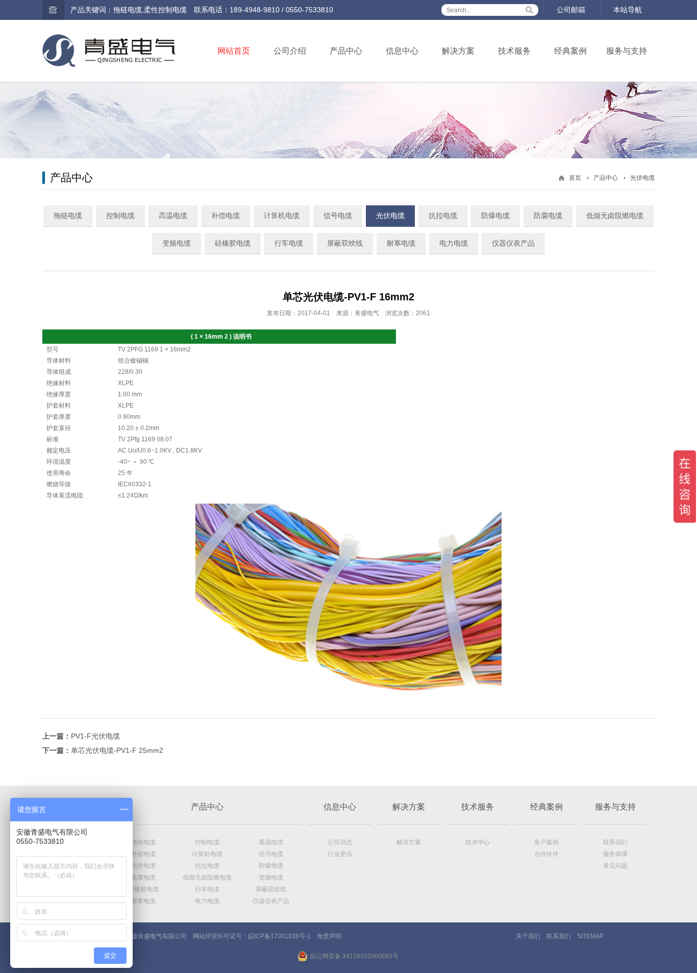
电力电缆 (453, 243)
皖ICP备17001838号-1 (279, 936)
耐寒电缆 (401, 243)
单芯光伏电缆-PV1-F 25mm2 (117, 750)
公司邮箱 (571, 10)
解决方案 (458, 50)
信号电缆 (337, 215)
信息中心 (402, 50)
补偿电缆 (225, 215)
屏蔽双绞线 (345, 243)
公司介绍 (289, 50)
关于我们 (528, 936)
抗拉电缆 (443, 215)
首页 (575, 177)
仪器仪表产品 (513, 243)
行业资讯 (340, 854)
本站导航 (627, 10)
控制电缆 (120, 215)
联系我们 (615, 842)
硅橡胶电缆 (233, 243)
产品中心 (346, 50)
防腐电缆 (548, 215)
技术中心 (477, 842)
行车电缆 (289, 243)
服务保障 (615, 854)
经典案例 (570, 50)
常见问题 (615, 865)
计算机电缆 (282, 215)
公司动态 (340, 842)
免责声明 (329, 936)
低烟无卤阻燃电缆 (614, 215)
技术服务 (514, 50)
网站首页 (233, 50)
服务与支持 (626, 50)
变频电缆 (176, 243)
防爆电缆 (495, 215)
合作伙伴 (546, 854)
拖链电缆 (68, 215)
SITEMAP (590, 936)
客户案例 (546, 842)
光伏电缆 (642, 177)
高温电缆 (173, 215)
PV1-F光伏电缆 (95, 736)
